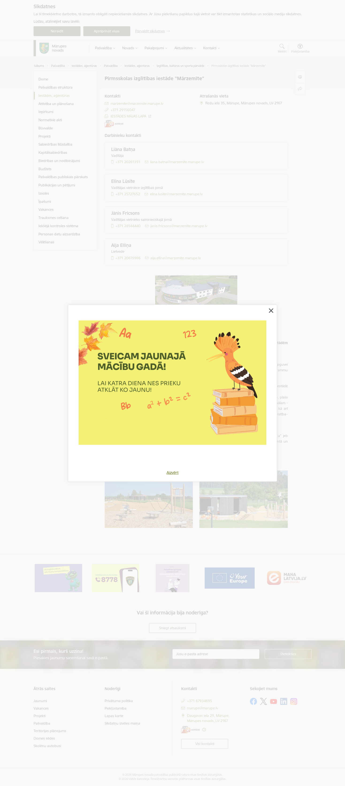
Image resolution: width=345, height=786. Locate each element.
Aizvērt (173, 472)
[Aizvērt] (271, 310)
